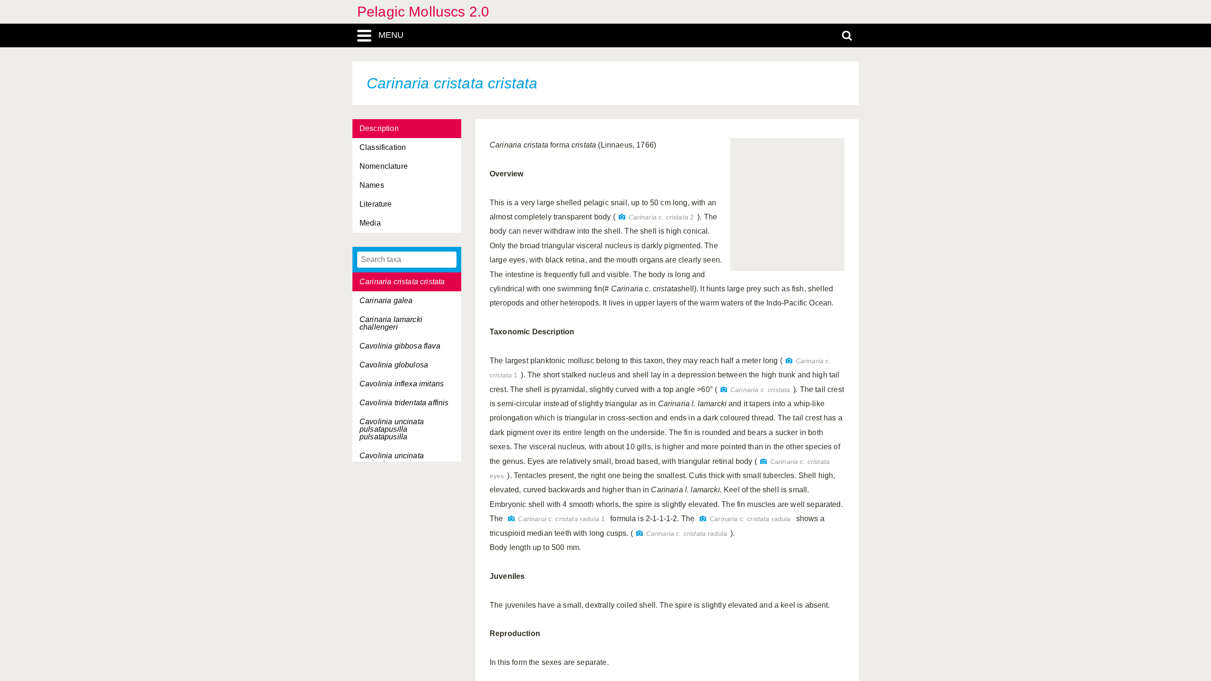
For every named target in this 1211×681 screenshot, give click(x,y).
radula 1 (561, 519)
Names (372, 185)
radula (750, 519)
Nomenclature (384, 166)
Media (370, 223)
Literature (376, 204)
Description (379, 128)
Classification (383, 147)
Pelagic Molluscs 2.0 (423, 11)
